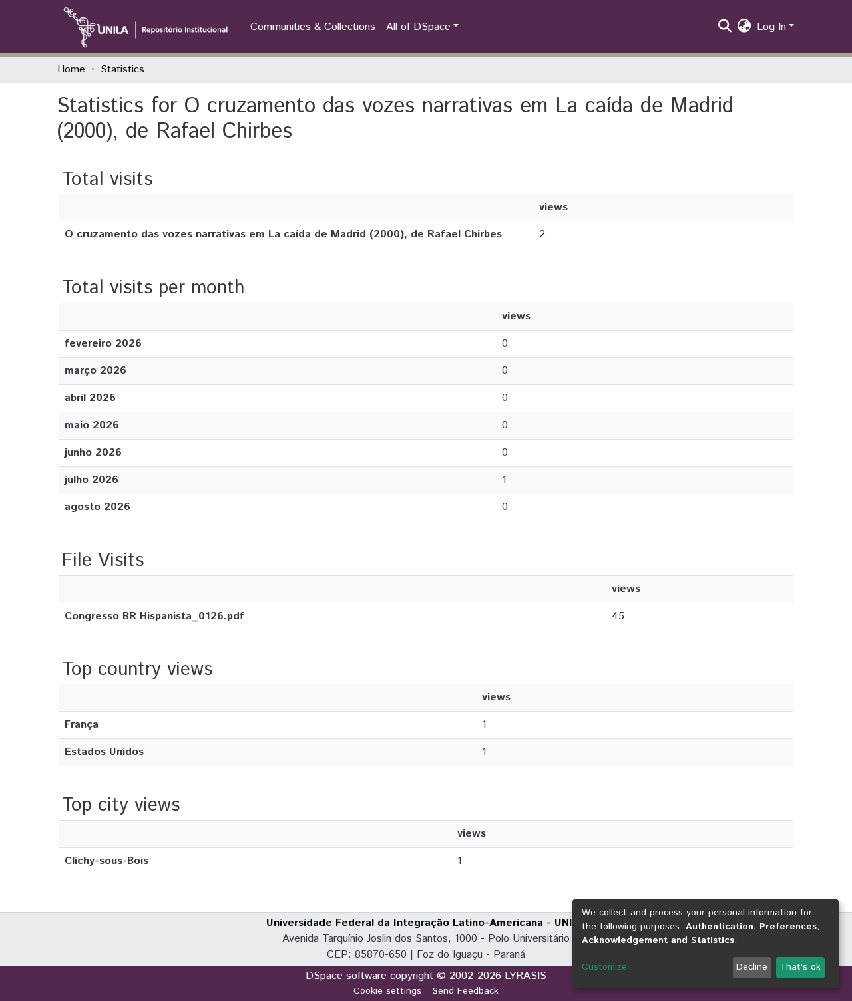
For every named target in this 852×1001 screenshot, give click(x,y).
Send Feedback (466, 991)
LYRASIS (525, 976)
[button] (744, 27)
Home (71, 69)
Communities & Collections (312, 27)
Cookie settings (387, 991)
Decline (751, 967)
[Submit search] (725, 27)
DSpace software (346, 976)
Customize (604, 967)
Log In (771, 27)
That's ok (800, 967)
